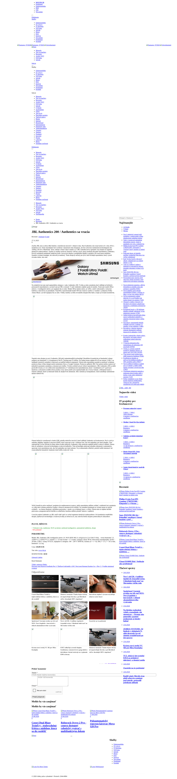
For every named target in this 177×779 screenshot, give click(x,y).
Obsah (34, 686)
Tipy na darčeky (41, 52)
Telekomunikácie (41, 128)
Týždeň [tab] (125, 229)
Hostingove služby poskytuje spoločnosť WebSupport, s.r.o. (109, 770)
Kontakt (38, 41)
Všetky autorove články (39, 564)
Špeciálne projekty (42, 115)
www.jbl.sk (42, 550)
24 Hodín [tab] (126, 227)
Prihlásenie (35, 17)
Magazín (38, 50)
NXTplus (39, 28)
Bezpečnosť (40, 123)
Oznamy (38, 130)
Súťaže (38, 30)
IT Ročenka (39, 26)
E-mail (47, 237)
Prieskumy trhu (41, 126)
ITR (37, 10)
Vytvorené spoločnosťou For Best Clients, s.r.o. (47, 770)
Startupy (38, 132)
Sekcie (34, 63)
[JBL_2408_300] (125, 388)
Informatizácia (40, 125)
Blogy (38, 32)
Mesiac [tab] (125, 231)
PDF (37, 8)
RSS (37, 34)
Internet (38, 121)
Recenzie (39, 54)
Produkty (39, 134)
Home (38, 219)
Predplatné (39, 4)
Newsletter (39, 12)
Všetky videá (123, 397)
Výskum (38, 108)
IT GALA (39, 24)
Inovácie (38, 136)
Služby (34, 19)
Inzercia (38, 36)
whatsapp (41, 237)
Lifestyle (38, 140)
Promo (38, 138)
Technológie (40, 110)
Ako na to (39, 113)
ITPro (38, 111)
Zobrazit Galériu (37, 557)
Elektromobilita (41, 6)
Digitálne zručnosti (42, 143)
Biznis (38, 119)
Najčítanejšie (40, 214)
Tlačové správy (41, 117)
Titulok (34, 673)
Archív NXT (40, 56)
